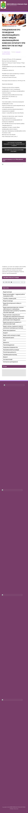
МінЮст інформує (6, 53)
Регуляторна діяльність (9, 352)
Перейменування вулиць (10, 354)
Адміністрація (6, 52)
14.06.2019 (18, 52)
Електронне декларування (10, 362)
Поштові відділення (8, 345)
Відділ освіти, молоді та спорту (11, 335)
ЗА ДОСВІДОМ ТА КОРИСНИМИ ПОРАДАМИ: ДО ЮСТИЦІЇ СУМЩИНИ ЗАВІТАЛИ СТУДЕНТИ (14, 144)
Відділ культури (7, 292)
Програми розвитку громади (11, 349)
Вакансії (5, 357)
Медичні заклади (8, 301)
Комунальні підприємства (10, 347)
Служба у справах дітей (9, 298)
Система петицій (7, 359)
